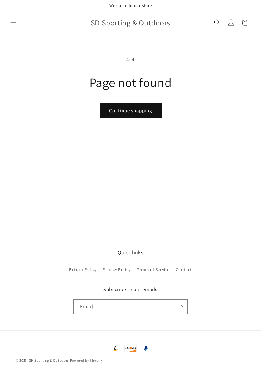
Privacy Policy (116, 269)
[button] (13, 23)
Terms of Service (153, 269)
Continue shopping (130, 110)
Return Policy (83, 269)
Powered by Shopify (86, 360)
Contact (184, 269)
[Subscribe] (180, 306)
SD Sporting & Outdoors (49, 360)
